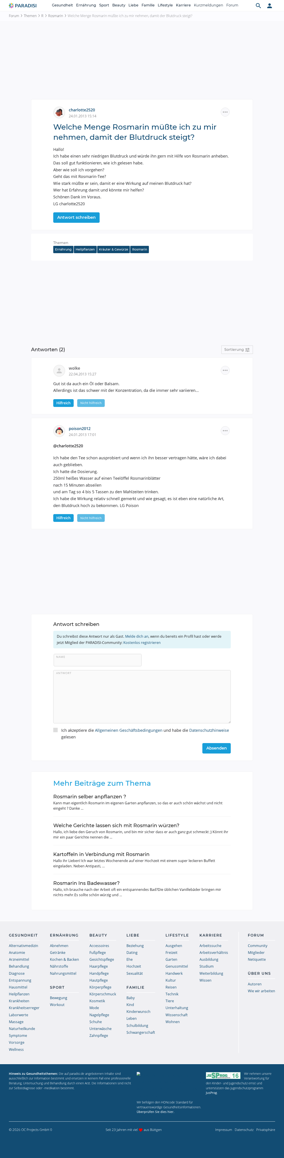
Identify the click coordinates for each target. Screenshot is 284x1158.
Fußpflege (97, 952)
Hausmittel (18, 987)
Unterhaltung (177, 1007)
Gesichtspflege (101, 959)
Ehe (129, 959)
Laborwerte (18, 1014)
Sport (104, 5)
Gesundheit (62, 5)
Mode (94, 1007)
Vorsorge (16, 1042)
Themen (30, 15)
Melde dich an (136, 636)
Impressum (223, 1129)
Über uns (259, 973)
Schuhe (95, 1021)
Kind (130, 1004)
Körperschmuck (102, 994)
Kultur (171, 980)
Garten (171, 959)
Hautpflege (98, 980)
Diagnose (17, 973)
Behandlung (19, 966)
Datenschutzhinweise (209, 730)
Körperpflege (100, 987)
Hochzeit (133, 966)
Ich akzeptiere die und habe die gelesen (145, 734)
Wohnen (173, 1021)
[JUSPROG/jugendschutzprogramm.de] (223, 1075)
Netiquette (257, 959)
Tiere (170, 1000)
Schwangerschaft (140, 1032)
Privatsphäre (265, 1129)
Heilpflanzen (85, 249)
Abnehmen (59, 945)
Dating (132, 952)
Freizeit (172, 952)
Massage (16, 1021)
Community (257, 945)
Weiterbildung (211, 973)
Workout (57, 1004)
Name (60, 657)
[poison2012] (61, 430)
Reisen (171, 987)
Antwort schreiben (76, 217)
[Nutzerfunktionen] (269, 5)
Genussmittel (177, 966)
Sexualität (134, 973)
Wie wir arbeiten (261, 990)
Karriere (183, 5)
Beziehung (135, 945)
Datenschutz (244, 1129)
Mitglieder (256, 952)
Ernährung (86, 5)
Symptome (18, 1035)
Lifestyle (165, 5)
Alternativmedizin (23, 945)
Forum (232, 5)
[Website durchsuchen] (258, 5)
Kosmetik (97, 1000)
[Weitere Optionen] (225, 112)
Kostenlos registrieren (142, 642)
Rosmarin (55, 15)
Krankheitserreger (24, 1007)
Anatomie (17, 952)
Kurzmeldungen (208, 5)
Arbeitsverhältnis (213, 952)
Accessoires (99, 945)
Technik (172, 994)
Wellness (16, 1049)
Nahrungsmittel (63, 973)
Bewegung (58, 997)
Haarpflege (98, 966)
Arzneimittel (19, 959)
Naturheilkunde (22, 1028)
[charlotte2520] (61, 112)
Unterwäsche (100, 1028)
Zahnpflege (98, 1035)
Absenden (216, 748)
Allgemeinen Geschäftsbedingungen (128, 730)
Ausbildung (208, 959)
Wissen (205, 980)
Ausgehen (174, 945)
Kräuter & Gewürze (113, 249)
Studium (206, 966)
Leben (131, 1018)
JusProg (211, 1093)
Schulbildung (137, 1025)
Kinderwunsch (138, 1011)
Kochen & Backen (64, 959)
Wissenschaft (177, 1014)
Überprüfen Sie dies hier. (155, 1112)
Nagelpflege (99, 1014)
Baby (130, 997)
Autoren (255, 984)
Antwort (63, 673)
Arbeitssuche (210, 945)
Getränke (57, 952)
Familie (148, 5)
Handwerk (174, 973)
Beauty (118, 5)
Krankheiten (19, 1000)
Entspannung (20, 980)
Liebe (133, 5)
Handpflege (99, 973)
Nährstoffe (59, 966)
